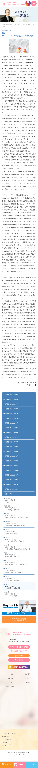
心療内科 (27, 682)
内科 (10, 682)
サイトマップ (6, 745)
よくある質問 (6, 739)
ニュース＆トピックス (9, 733)
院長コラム (10, 24)
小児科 (28, 678)
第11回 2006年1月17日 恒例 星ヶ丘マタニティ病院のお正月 (17, 515)
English (4, 742)
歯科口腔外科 (10, 686)
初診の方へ (5, 736)
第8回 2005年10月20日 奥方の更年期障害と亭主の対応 (14, 539)
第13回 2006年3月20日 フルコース (10, 500)
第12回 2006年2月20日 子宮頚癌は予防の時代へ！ (13, 508)
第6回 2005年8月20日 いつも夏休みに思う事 (12, 555)
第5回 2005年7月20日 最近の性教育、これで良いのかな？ (16, 562)
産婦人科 (10, 678)
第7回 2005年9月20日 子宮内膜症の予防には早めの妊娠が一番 (17, 547)
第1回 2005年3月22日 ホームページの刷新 (11, 594)
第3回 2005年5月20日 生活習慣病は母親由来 (12, 578)
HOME (3, 24)
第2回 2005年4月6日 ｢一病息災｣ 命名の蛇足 (12, 586)
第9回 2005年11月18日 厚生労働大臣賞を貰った (12, 531)
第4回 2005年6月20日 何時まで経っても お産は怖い (14, 570)
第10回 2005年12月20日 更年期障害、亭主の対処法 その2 (16, 523)
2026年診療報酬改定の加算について (19, 620)
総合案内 (27, 674)
